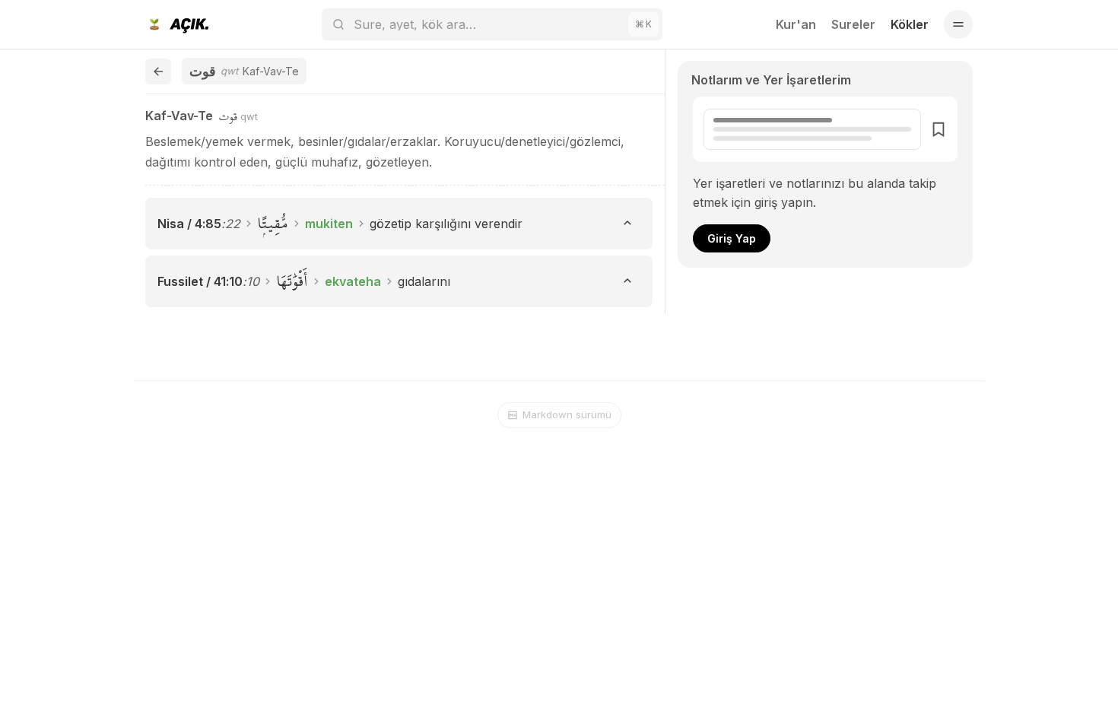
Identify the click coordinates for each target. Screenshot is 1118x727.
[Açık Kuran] (176, 24)
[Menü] (958, 24)
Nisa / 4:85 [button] (189, 223)
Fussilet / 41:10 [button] (200, 281)
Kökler (910, 24)
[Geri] (158, 71)
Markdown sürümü (566, 414)
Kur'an (796, 24)
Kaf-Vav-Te (179, 115)
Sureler (853, 24)
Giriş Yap (731, 238)
